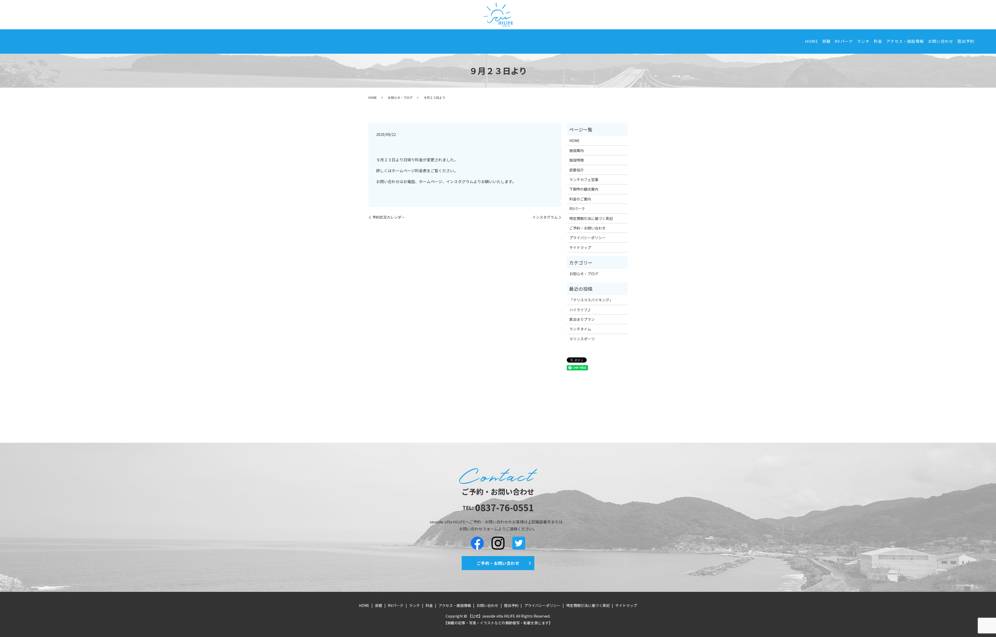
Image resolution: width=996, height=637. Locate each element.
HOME (811, 41)
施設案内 (576, 150)
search (982, 41)
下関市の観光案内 (583, 189)
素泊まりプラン (582, 319)
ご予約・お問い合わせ (587, 228)
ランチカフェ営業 (583, 179)
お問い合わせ (940, 41)
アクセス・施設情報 (905, 41)
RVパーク (844, 41)
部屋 (826, 41)
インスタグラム (545, 217)
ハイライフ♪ (580, 309)
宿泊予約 (965, 41)
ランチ (863, 41)
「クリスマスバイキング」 (591, 299)
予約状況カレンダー (388, 217)
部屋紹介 (576, 169)
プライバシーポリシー (587, 237)
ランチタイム (580, 328)
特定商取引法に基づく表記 (591, 218)
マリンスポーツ (582, 338)
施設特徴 (576, 160)
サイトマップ (580, 247)
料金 (878, 41)
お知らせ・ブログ (400, 97)
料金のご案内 (580, 199)
